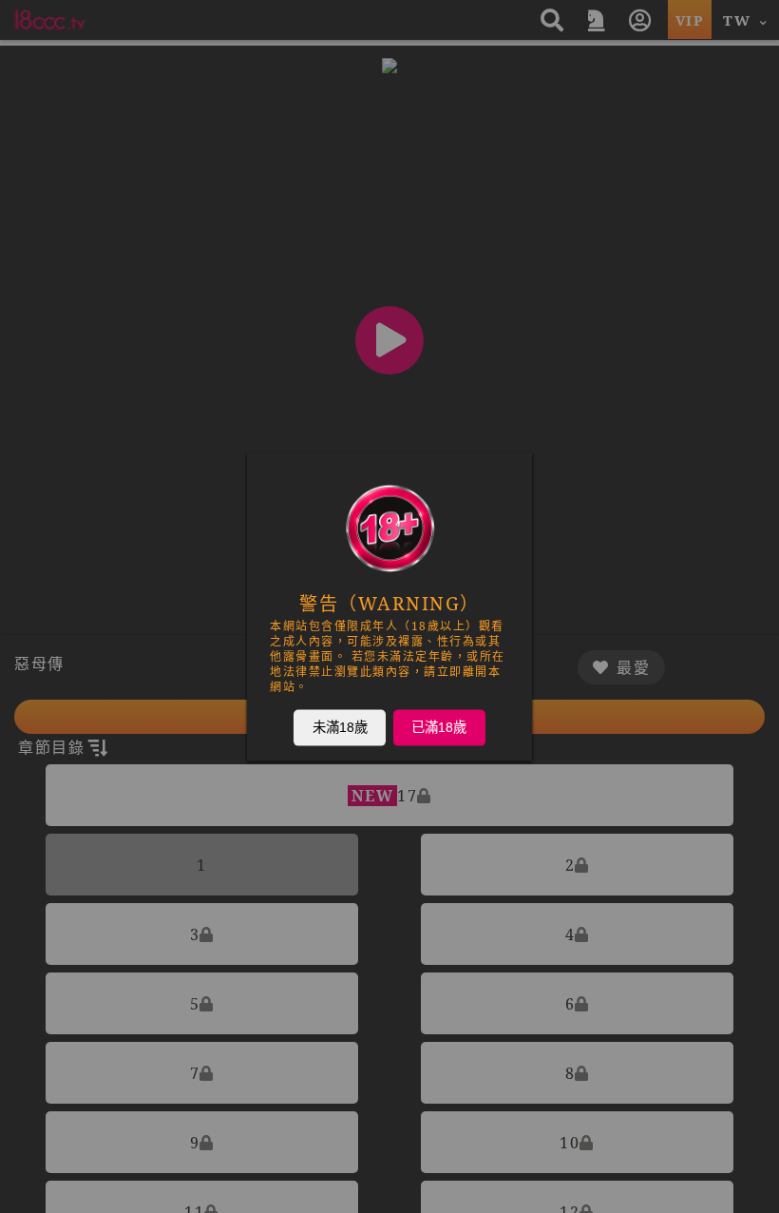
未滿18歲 (340, 727)
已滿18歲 (438, 727)
